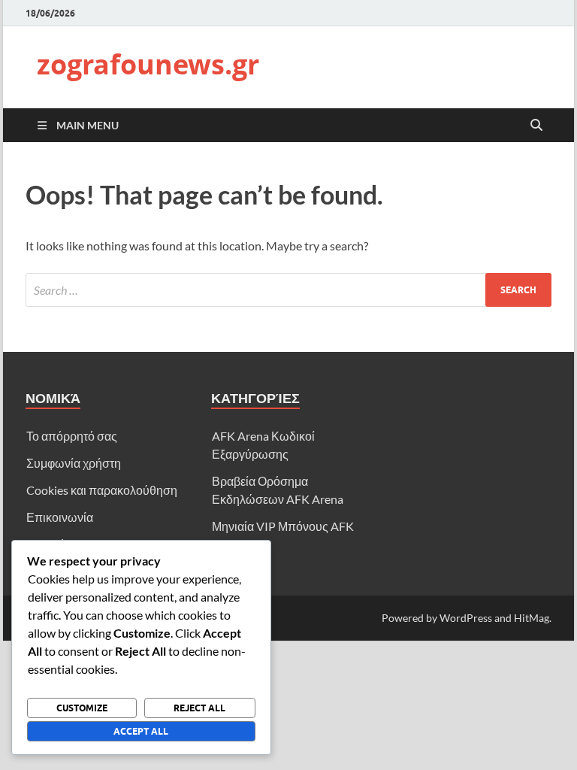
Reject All (199, 708)
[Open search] (536, 125)
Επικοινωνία (59, 517)
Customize (81, 708)
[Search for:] (288, 290)
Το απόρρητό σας (71, 436)
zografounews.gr (148, 64)
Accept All (140, 731)
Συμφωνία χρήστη (73, 463)
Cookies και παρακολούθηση (101, 490)
